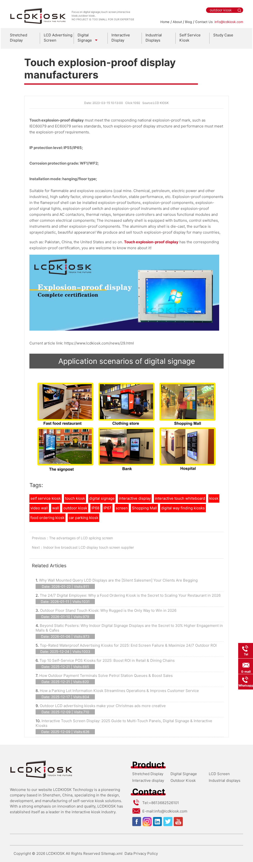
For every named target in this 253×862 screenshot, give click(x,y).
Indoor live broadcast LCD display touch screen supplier (88, 547)
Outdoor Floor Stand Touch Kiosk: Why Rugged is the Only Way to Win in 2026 (108, 610)
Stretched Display (18, 38)
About (177, 22)
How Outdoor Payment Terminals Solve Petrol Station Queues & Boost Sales (106, 675)
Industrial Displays (154, 38)
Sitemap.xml (112, 853)
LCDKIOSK (55, 853)
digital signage (102, 498)
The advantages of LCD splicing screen (81, 538)
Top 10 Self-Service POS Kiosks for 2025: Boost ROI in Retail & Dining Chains (107, 660)
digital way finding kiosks (183, 508)
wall (55, 508)
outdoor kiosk (75, 508)
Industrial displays (224, 780)
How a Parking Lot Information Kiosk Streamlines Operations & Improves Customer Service (119, 690)
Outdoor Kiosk (183, 780)
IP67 (107, 508)
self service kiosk (45, 498)
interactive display (135, 498)
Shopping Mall (144, 508)
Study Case (223, 35)
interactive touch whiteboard (180, 498)
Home (164, 22)
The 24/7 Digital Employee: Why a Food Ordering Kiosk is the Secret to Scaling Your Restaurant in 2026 (130, 595)
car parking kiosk (83, 517)
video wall (39, 508)
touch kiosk (75, 498)
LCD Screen (219, 773)
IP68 (95, 508)
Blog (188, 22)
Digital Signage (183, 773)
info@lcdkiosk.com (228, 22)
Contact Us (204, 22)
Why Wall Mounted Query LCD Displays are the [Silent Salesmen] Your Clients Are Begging (118, 580)
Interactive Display (120, 38)
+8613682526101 (164, 802)
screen (122, 508)
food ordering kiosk (47, 517)
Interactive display (148, 780)
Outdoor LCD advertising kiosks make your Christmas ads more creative (103, 705)
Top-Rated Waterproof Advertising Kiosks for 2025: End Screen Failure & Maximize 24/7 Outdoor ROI (128, 645)
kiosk (213, 498)
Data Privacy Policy (141, 853)
